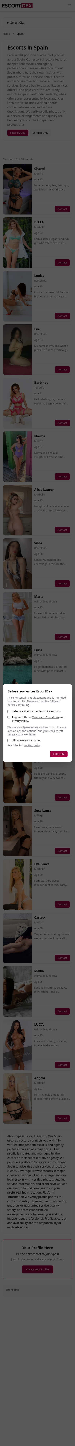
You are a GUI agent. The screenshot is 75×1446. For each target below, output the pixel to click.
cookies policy (32, 745)
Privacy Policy (20, 720)
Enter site (59, 754)
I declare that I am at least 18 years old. (37, 711)
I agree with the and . (38, 718)
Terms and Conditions (45, 717)
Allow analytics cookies (26, 740)
